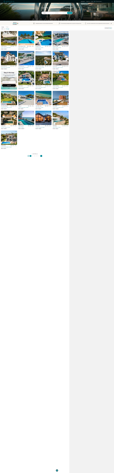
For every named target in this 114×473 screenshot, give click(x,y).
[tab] (6, 44)
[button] (64, 13)
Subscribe (9, 85)
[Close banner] (111, 23)
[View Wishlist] (95, 1)
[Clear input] (53, 13)
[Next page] (41, 156)
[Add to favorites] (16, 32)
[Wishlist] (95, 1)
